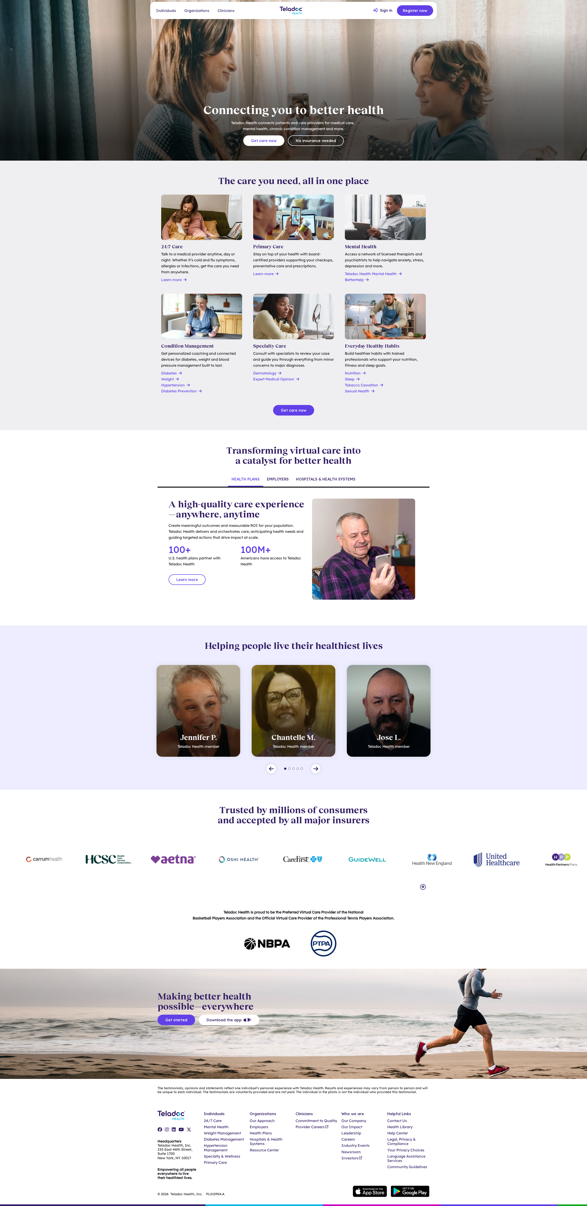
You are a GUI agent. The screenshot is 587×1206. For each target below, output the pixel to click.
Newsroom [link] (351, 1152)
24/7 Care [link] (213, 1121)
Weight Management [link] (222, 1133)
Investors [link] (349, 1158)
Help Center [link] (397, 1133)
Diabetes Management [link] (224, 1139)
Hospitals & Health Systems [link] (266, 1141)
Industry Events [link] (355, 1145)
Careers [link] (348, 1139)
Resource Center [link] (264, 1150)
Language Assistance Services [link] (406, 1158)
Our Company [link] (353, 1121)
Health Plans (246, 479)
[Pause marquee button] (423, 887)
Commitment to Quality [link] (316, 1121)
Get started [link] (176, 1020)
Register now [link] (415, 10)
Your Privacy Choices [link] (405, 1150)
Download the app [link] (224, 1020)
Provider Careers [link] (310, 1127)
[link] (382, 10)
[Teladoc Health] (291, 10)
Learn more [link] (187, 579)
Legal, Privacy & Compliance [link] (401, 1141)
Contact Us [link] (397, 1121)
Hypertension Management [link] (215, 1147)
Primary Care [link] (215, 1162)
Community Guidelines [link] (407, 1167)
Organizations (196, 10)
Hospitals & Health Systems (325, 479)
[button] (271, 768)
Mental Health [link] (216, 1127)
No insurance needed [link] (316, 140)
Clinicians (226, 10)
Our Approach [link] (262, 1121)
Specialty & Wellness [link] (222, 1156)
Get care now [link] (264, 140)
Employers (278, 479)
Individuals (166, 10)
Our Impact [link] (351, 1127)
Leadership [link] (351, 1133)
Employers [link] (259, 1127)
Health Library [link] (400, 1127)
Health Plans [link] (261, 1133)
